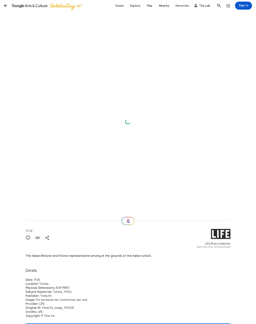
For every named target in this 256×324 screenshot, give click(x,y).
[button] (5, 5)
